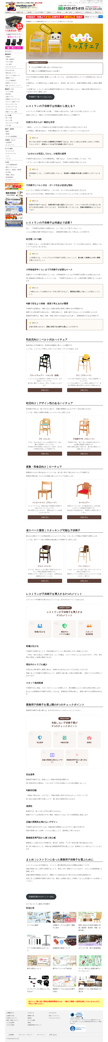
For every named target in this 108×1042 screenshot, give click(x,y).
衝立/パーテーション (11, 167)
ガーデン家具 (9, 148)
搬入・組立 (69, 12)
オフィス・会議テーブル (13, 101)
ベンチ (7, 156)
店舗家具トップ (9, 12)
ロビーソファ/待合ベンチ (13, 75)
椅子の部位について (34, 968)
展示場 (59, 12)
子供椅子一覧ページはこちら (40, 97)
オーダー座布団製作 (11, 136)
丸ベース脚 (9, 120)
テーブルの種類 (32, 925)
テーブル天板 (9, 91)
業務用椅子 (8, 54)
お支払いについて (12, 1018)
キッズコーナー (10, 145)
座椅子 (7, 131)
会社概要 (11, 1034)
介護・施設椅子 (10, 59)
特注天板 (8, 94)
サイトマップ (41, 1034)
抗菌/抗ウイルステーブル (13, 99)
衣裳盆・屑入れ (10, 174)
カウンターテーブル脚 (12, 123)
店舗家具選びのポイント (43, 21)
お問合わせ (88, 12)
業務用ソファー (10, 78)
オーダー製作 (39, 12)
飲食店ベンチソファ (11, 83)
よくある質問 (10, 1022)
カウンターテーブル (11, 109)
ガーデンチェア (10, 151)
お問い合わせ (53, 1034)
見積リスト (98, 12)
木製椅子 (8, 56)
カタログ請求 (10, 1025)
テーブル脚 (8, 115)
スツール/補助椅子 (11, 80)
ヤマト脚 (8, 125)
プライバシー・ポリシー (25, 1034)
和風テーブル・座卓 (11, 112)
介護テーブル (9, 96)
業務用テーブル (9, 89)
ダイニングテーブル (11, 104)
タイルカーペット (11, 180)
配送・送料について (12, 1020)
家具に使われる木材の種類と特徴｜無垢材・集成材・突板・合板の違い (89, 927)
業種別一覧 (20, 12)
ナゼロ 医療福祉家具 (11, 164)
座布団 (7, 134)
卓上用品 (8, 172)
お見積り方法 (10, 1015)
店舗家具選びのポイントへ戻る (41, 897)
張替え (49, 12)
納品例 (29, 12)
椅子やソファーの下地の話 (62, 968)
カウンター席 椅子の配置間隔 (89, 948)
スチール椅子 (9, 62)
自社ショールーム (54, 1015)
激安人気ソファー (11, 73)
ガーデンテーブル (11, 153)
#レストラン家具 (36, 904)
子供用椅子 (9, 142)
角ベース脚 (9, 118)
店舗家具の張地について (61, 948)
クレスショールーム (54, 1018)
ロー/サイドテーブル (11, 106)
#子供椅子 (46, 904)
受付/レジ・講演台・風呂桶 (13, 169)
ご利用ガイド (78, 12)
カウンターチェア (11, 67)
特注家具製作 (9, 177)
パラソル (8, 158)
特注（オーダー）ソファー (13, 85)
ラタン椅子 (9, 64)
